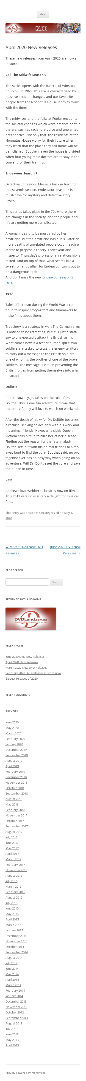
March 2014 (13, 985)
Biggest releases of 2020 (22, 678)
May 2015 (12, 914)
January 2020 (14, 744)
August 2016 (14, 875)
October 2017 (15, 821)
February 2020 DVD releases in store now (33, 673)
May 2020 (12, 728)
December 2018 (16, 777)
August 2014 (14, 958)
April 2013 (12, 1045)
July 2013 (11, 1029)
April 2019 (12, 766)
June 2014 (12, 969)
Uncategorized (49, 513)
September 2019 (17, 755)
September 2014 (17, 952)
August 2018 (14, 799)
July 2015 (11, 903)
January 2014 (14, 996)
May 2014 (12, 974)
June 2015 (12, 908)
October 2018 (15, 788)
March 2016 (13, 886)
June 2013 (12, 1034)
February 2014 (15, 990)
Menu (43, 14)
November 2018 (16, 782)
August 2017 (14, 832)
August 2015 (14, 897)
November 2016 (16, 870)
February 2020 (15, 739)
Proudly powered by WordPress (25, 1073)
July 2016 (11, 881)
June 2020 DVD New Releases (25, 657)
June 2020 (12, 722)
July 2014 (11, 963)
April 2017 (12, 854)
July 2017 (11, 837)
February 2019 (15, 771)
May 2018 (12, 804)
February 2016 (15, 892)
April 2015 (12, 919)
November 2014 (16, 941)
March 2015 (13, 925)
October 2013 (15, 1012)
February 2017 (15, 865)
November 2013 (16, 1007)
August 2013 (14, 1023)
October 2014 (15, 947)
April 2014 (12, 979)
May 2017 (12, 848)
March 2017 (13, 859)
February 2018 (15, 810)
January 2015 (14, 930)
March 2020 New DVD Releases (26, 667)
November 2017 (16, 815)
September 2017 (17, 826)
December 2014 (16, 936)
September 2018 (17, 793)
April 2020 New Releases (22, 662)
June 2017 (12, 843)
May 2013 (12, 1040)
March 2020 (13, 733)
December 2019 (16, 750)
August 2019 (14, 761)
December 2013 (16, 1001)
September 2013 (17, 1018)
